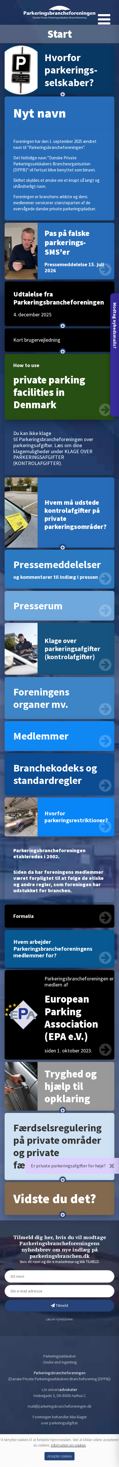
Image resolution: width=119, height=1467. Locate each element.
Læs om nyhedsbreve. (59, 1319)
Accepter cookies (59, 1456)
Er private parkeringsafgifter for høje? (68, 1166)
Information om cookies (68, 1445)
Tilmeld (61, 1305)
